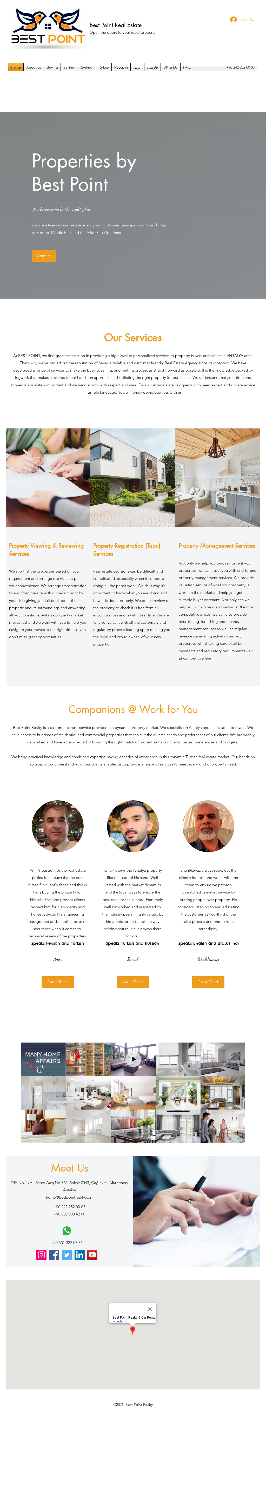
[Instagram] (41, 1255)
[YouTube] (92, 1255)
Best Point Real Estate (116, 25)
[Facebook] (54, 1255)
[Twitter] (67, 1255)
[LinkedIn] (80, 1255)
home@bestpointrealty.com (70, 1197)
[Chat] (67, 1231)
